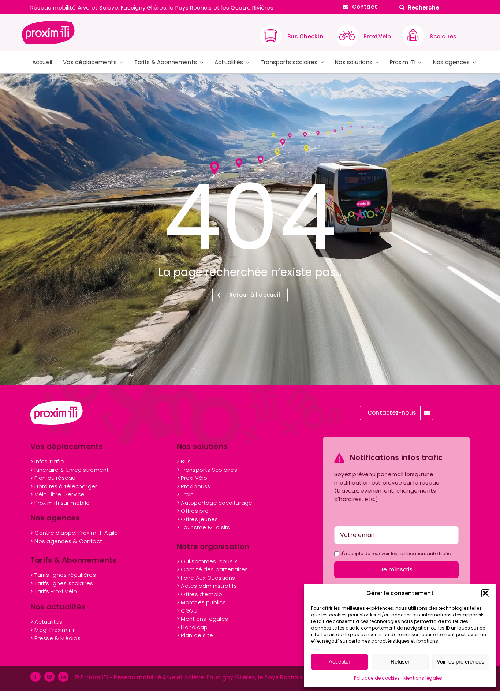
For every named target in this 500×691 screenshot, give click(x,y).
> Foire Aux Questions (206, 578)
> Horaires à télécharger (63, 486)
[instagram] (49, 677)
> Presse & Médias (55, 638)
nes (197, 519)
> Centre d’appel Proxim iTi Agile (74, 533)
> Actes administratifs (207, 586)
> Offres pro (193, 511)
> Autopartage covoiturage (215, 503)
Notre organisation (213, 546)
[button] (485, 593)
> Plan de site (195, 635)
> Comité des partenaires (212, 569)
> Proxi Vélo (192, 478)
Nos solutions (202, 446)
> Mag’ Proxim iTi (52, 630)
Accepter (339, 661)
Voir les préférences (460, 661)
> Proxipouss (193, 486)
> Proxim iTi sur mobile (60, 503)
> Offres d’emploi (200, 594)
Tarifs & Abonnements (73, 560)
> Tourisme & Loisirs (203, 527)
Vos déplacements (66, 446)
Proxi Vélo (377, 36)
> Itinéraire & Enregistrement (69, 470)
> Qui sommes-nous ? (207, 561)
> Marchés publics (201, 602)
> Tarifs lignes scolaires (61, 583)
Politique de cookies (377, 678)
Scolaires (443, 36)
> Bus (184, 461)
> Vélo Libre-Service (57, 494)
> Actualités (46, 621)
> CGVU (187, 611)
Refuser (400, 661)
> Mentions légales (202, 619)
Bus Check (305, 36)
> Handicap (192, 627)
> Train (185, 494)
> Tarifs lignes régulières (63, 575)
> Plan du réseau (53, 478)
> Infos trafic (47, 461)
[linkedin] (63, 677)
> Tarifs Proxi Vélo (53, 591)
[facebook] (35, 677)
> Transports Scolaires (207, 470)
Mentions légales (423, 678)
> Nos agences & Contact (66, 541)
